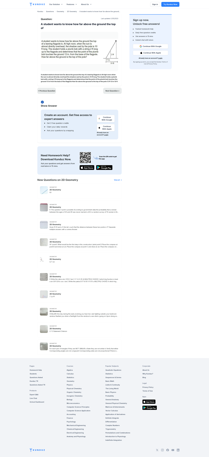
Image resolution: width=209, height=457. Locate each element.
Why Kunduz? (147, 374)
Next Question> (112, 91)
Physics (70, 385)
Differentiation (111, 422)
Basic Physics (110, 392)
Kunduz (40, 11)
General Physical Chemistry (116, 403)
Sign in (155, 4)
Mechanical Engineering (76, 425)
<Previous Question (46, 91)
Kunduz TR (34, 381)
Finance (70, 418)
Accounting (71, 414)
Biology (69, 399)
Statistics (70, 377)
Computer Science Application (78, 411)
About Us (85, 4)
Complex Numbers (112, 425)
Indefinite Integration (113, 440)
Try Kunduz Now (170, 4)
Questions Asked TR (37, 385)
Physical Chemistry (74, 388)
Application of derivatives (115, 414)
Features (70, 4)
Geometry (60, 11)
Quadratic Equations (113, 370)
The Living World (111, 388)
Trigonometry (110, 429)
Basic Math (109, 381)
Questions (50, 11)
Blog (144, 377)
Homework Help (36, 370)
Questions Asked (36, 377)
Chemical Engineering (75, 429)
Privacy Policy (152, 64)
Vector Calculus (111, 411)
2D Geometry (72, 11)
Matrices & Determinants (115, 407)
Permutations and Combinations (117, 433)
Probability (109, 396)
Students (33, 374)
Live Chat (33, 398)
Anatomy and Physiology (76, 436)
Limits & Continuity (112, 385)
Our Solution (54, 4)
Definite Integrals (112, 418)
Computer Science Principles (78, 407)
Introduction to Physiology (115, 436)
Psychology (71, 422)
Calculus (70, 374)
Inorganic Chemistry (74, 396)
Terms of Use (147, 391)
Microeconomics (73, 403)
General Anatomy (112, 399)
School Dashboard (37, 402)
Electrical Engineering (75, 433)
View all (117, 180)
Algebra (70, 370)
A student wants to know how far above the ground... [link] (100, 11)
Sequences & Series (113, 377)
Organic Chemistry (74, 392)
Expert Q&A (34, 394)
